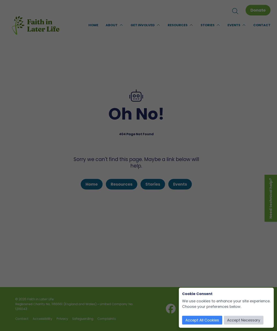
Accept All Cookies (202, 320)
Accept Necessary (243, 320)
